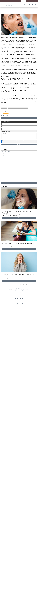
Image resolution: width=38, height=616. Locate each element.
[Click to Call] (29, 4)
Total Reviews (4, 115)
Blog (4, 8)
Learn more (8, 141)
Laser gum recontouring (5, 47)
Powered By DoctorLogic (30, 303)
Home (2, 8)
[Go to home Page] (19, 289)
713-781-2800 (5, 155)
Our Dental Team (4, 108)
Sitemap (24, 303)
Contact (35, 99)
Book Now (23, 1)
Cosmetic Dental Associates (12, 108)
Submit (19, 144)
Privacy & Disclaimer (18, 303)
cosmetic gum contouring (23, 108)
